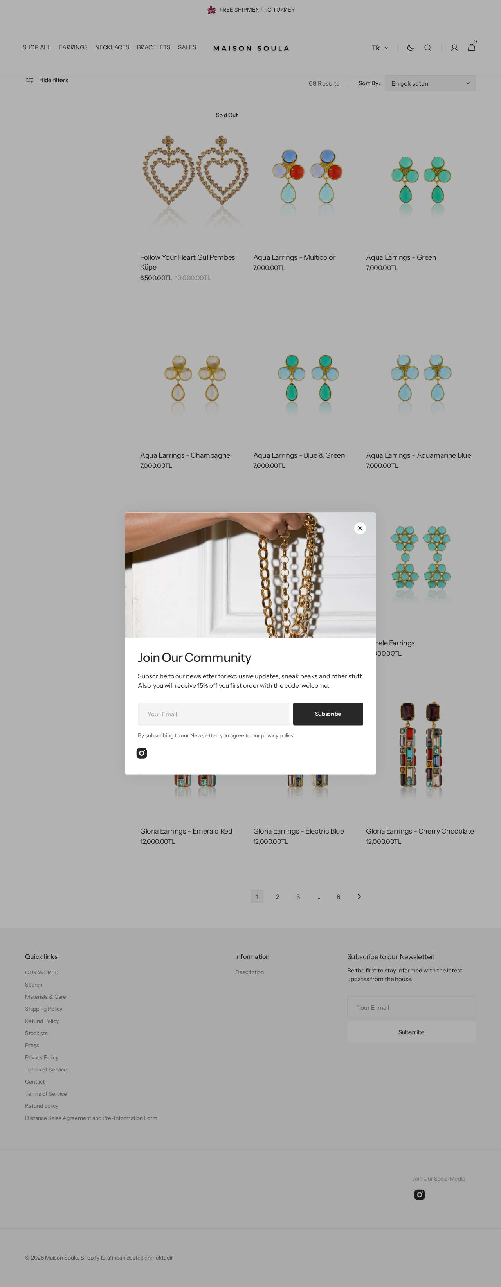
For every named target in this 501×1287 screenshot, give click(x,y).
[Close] (360, 528)
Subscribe (328, 714)
